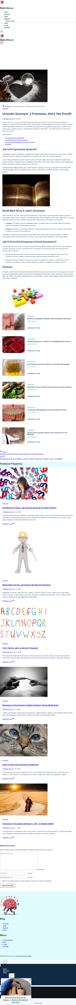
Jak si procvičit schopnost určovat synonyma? (20, 142)
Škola (6, 16)
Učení (6, 23)
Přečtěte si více (8, 524)
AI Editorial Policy (38, 1003)
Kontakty (7, 27)
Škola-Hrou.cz (8, 119)
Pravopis (7, 14)
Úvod (6, 12)
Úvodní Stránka (8, 940)
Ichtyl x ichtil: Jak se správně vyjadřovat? (20, 765)
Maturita (5, 928)
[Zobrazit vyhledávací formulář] (1, 32)
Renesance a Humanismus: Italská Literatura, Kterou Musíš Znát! (30, 705)
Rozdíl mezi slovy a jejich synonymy (16, 140)
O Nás (6, 25)
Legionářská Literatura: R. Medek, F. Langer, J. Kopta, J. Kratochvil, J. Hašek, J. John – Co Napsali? (31, 458)
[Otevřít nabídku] (1, 42)
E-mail (30, 877)
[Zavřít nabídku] (0, 965)
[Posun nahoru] (1, 962)
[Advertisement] (38, 55)
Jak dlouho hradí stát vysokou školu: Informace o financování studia (21, 453)
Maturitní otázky (10, 21)
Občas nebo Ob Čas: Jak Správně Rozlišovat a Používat (26, 585)
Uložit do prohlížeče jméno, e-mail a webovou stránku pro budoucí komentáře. (27, 881)
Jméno (30, 873)
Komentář (41, 869)
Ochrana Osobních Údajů (23, 956)
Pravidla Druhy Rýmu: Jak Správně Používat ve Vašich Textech (29, 508)
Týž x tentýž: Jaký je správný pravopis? (20, 648)
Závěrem (8, 144)
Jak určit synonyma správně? (14, 138)
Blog (4, 942)
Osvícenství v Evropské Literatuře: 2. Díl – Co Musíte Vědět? (28, 824)
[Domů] (3, 106)
